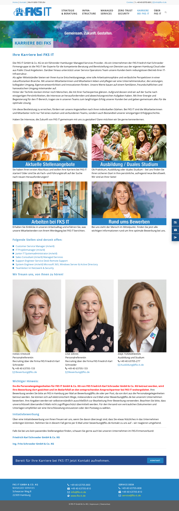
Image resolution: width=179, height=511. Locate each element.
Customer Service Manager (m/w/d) (35, 246)
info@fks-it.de (160, 2)
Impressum (94, 504)
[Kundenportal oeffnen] (175, 237)
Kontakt (23, 2)
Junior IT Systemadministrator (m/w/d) (36, 253)
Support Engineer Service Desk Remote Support (42, 260)
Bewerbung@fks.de (26, 372)
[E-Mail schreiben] (175, 230)
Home (15, 2)
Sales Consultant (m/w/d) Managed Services (39, 257)
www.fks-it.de (78, 495)
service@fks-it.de (131, 495)
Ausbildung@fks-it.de (132, 364)
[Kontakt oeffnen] (175, 222)
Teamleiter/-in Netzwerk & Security (35, 268)
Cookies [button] (130, 2)
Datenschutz (105, 504)
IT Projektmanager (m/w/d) (30, 249)
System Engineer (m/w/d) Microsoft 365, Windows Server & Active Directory (57, 264)
